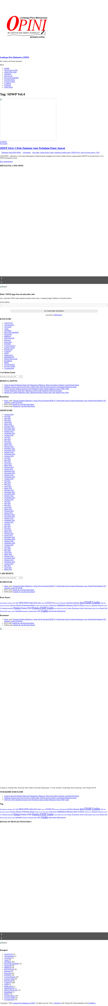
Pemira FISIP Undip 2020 (60, 608)
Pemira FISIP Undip (43, 607)
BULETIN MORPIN (11, 78)
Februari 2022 (9, 511)
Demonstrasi (63, 603)
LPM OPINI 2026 (10, 72)
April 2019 (7, 567)
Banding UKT (11, 603)
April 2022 (7, 507)
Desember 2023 (9, 471)
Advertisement (9, 325)
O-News (81, 605)
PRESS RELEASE (10, 359)
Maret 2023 (8, 488)
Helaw (6, 401)
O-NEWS (7, 83)
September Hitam (32, 611)
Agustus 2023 (9, 479)
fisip (82, 602)
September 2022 (9, 498)
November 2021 (9, 516)
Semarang (25, 611)
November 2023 (9, 473)
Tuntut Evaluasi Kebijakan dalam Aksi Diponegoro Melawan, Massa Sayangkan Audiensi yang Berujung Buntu (41, 385)
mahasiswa (61, 605)
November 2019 (9, 558)
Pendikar (69, 608)
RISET (6, 363)
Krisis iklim (45, 605)
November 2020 (9, 539)
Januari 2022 (8, 513)
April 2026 (7, 422)
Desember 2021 (9, 515)
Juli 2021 (7, 524)
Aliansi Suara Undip (47, 152)
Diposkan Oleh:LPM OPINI (11, 152)
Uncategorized (9, 368)
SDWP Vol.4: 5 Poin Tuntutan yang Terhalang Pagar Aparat (32, 148)
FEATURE (8, 334)
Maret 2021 (8, 532)
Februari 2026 (9, 426)
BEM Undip (37, 603)
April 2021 (7, 530)
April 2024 (7, 464)
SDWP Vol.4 (75, 152)
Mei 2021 (7, 528)
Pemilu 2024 (8, 355)
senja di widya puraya (88, 152)
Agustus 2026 (9, 414)
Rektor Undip (95, 608)
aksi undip (35, 152)
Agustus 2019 (9, 564)
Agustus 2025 (9, 435)
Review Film (3, 611)
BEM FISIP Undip (26, 603)
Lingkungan (53, 605)
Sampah (10, 611)
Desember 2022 (9, 492)
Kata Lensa (8, 342)
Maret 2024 (8, 465)
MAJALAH (8, 76)
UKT (98, 152)
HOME (6, 68)
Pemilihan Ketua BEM (7, 608)
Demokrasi (56, 603)
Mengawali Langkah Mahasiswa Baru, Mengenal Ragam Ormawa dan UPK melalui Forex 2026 (36, 392)
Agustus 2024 (9, 456)
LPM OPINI (8, 87)
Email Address (5, 302)
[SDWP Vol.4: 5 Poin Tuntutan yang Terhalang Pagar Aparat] (28, 140)
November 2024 (9, 450)
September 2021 (9, 520)
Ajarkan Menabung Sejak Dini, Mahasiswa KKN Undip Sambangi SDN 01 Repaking (33, 391)
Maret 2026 (8, 424)
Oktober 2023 (9, 475)
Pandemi (95, 605)
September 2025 (9, 433)
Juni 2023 (7, 482)
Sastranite (18, 611)
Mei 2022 (7, 505)
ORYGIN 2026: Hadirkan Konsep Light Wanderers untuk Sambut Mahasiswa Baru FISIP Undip (36, 389)
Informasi (7, 340)
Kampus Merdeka (16, 605)
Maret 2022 (8, 509)
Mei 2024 (7, 462)
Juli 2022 (7, 501)
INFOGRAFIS (9, 338)
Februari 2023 (9, 490)
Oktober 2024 (9, 452)
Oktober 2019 (9, 560)
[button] (54, 278)
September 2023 (9, 477)
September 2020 (9, 543)
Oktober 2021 (9, 518)
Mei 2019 (7, 566)
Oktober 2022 (9, 496)
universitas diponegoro (57, 611)
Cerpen (43, 603)
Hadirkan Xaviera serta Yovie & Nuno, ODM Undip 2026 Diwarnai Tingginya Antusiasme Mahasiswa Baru (40, 387)
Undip (44, 610)
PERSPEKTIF (9, 357)
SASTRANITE (9, 80)
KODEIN (7, 85)
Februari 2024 (9, 467)
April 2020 (7, 552)
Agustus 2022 (9, 499)
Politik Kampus (88, 608)
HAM (101, 603)
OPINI (6, 353)
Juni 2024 (7, 460)
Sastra (13, 611)
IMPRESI (7, 336)
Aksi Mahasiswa (4, 603)
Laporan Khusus (9, 346)
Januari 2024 (8, 469)
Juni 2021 (7, 526)
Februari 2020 (9, 556)
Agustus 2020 (9, 545)
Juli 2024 (7, 458)
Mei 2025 (7, 441)
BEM (17, 603)
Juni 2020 (7, 549)
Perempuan (75, 608)
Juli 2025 (7, 437)
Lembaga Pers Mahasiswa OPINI (14, 57)
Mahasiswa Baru (71, 605)
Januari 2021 (8, 535)
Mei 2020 (7, 550)
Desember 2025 (9, 428)
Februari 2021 (9, 533)
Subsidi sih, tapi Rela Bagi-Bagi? (23, 404)
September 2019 (9, 562)
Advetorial (7, 327)
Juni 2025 (7, 439)
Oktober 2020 (9, 541)
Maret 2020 (8, 554)
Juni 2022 (7, 503)
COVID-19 (49, 603)
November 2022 (9, 494)
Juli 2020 (7, 547)
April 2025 (7, 443)
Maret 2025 (8, 445)
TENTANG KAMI (10, 70)
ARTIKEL (7, 74)
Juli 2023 (7, 481)
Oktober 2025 (9, 431)
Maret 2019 (8, 569)
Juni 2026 (7, 418)
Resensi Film (103, 608)
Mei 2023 (7, 484)
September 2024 (9, 454)
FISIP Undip (92, 602)
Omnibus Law (88, 605)
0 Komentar (26, 152)
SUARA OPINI (9, 82)
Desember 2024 (9, 448)
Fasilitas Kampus (73, 603)
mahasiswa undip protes (62, 152)
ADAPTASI (8, 323)
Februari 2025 (9, 447)
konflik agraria (38, 605)
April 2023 (7, 486)
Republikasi (8, 361)
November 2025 (9, 429)
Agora (6, 329)
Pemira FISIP (26, 608)
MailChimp (58, 315)
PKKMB (82, 608)
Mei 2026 (7, 420)
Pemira (17, 607)
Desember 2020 (9, 537)
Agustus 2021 (9, 522)
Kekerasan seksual (28, 605)
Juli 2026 (7, 416)
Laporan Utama (9, 347)
